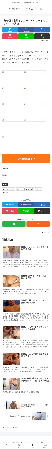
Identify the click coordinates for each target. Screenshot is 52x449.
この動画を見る (24, 158)
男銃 (5, 185)
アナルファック (9, 189)
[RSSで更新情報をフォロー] (38, 224)
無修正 (6, 192)
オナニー (21, 189)
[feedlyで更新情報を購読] (14, 224)
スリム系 (30, 189)
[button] (47, 297)
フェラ (39, 189)
